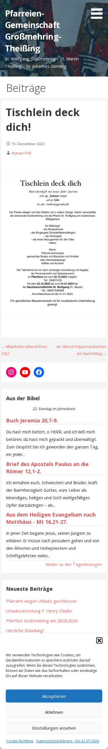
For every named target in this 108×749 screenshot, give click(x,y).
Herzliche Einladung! (25, 630)
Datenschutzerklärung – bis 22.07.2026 (67, 741)
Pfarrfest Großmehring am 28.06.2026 (41, 620)
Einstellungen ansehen (54, 728)
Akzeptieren (54, 696)
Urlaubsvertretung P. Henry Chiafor (39, 611)
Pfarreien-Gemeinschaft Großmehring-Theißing (33, 31)
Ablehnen (54, 712)
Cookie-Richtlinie (19, 741)
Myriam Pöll (21, 153)
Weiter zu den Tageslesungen (74, 564)
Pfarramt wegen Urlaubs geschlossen (41, 601)
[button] (99, 640)
